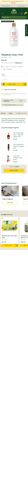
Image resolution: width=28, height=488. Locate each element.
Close (26, 24)
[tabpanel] (14, 120)
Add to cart (14, 170)
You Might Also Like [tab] (21, 113)
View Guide (10, 202)
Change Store (21, 6)
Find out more (21, 101)
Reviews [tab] (3, 113)
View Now (13, 2)
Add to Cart (12, 84)
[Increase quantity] (6, 79)
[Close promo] (26, 1)
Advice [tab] (11, 113)
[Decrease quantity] (2, 79)
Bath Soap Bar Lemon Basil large (9, 236)
